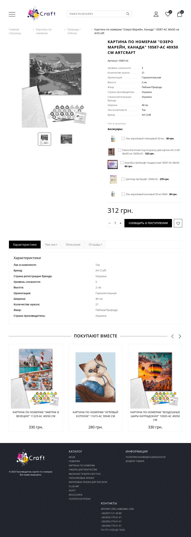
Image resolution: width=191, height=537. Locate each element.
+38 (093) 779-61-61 (111, 517)
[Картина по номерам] (36, 377)
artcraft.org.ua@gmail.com (117, 509)
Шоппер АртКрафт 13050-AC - (147, 179)
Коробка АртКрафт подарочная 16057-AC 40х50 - (152, 164)
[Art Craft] (41, 14)
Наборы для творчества (83, 469)
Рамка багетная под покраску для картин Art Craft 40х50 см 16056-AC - (151, 151)
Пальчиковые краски (81, 478)
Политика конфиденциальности (146, 457)
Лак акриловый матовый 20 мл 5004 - (151, 194)
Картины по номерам (82, 465)
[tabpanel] (95, 288)
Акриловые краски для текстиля (88, 482)
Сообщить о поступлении (148, 223)
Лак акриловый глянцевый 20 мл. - (150, 138)
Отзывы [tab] (95, 244)
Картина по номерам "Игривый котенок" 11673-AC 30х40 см (95, 414)
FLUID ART (74, 486)
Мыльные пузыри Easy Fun (85, 473)
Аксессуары (75, 494)
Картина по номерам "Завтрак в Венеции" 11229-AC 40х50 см (36, 414)
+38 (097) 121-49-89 (111, 513)
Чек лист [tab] (51, 244)
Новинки (74, 461)
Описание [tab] (73, 244)
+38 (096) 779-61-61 (111, 525)
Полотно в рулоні (79, 498)
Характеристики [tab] (25, 244)
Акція (72, 457)
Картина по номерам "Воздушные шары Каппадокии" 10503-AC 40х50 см (155, 416)
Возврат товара (135, 461)
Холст (72, 490)
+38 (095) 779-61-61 (111, 521)
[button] (172, 336)
